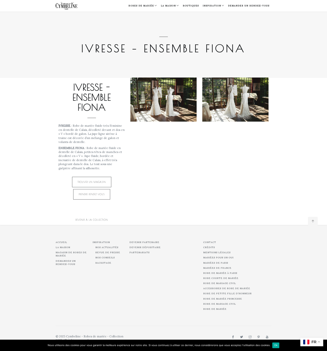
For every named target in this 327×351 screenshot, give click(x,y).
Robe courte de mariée (220, 278)
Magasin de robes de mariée (71, 254)
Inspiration (101, 242)
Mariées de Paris (215, 262)
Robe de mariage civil (219, 283)
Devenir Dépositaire (145, 247)
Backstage (103, 262)
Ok (276, 345)
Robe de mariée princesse (222, 298)
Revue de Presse (107, 252)
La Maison (168, 5)
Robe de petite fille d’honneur (227, 293)
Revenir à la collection (92, 219)
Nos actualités (106, 247)
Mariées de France (217, 267)
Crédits (209, 247)
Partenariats (139, 252)
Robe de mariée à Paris (220, 273)
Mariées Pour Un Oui (218, 257)
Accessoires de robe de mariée (226, 288)
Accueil (61, 242)
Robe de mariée (215, 309)
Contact (209, 242)
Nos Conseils (105, 257)
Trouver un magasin (92, 182)
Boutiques (191, 5)
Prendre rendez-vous (92, 194)
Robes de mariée (141, 5)
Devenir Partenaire (144, 242)
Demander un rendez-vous (248, 5)
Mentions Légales (217, 252)
